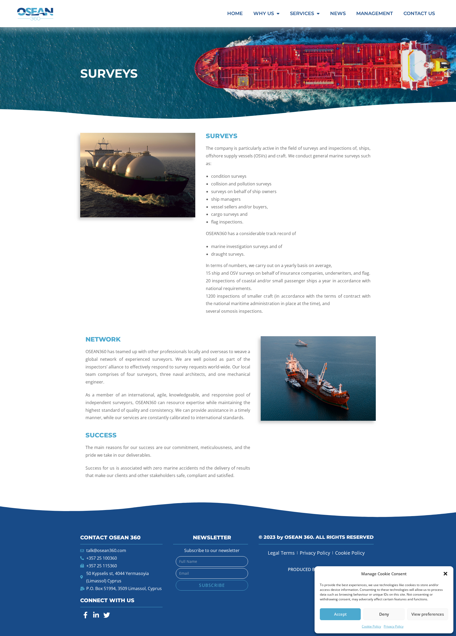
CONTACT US (419, 13)
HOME (235, 13)
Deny (384, 614)
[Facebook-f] (85, 615)
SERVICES (302, 13)
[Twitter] (106, 615)
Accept (340, 614)
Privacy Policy (393, 626)
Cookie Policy (371, 626)
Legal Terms (281, 553)
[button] (445, 573)
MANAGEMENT (374, 13)
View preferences (427, 614)
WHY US (263, 13)
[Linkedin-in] (96, 615)
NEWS (338, 13)
